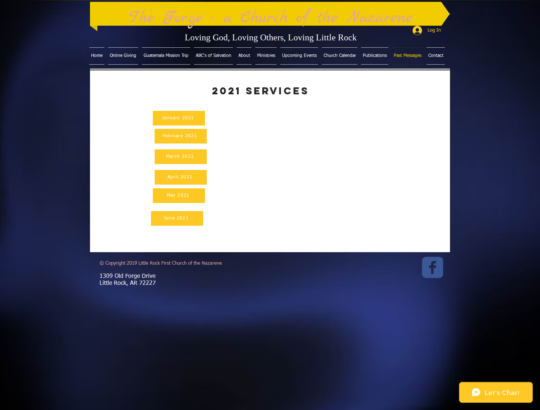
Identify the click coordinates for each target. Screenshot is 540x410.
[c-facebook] (432, 267)
